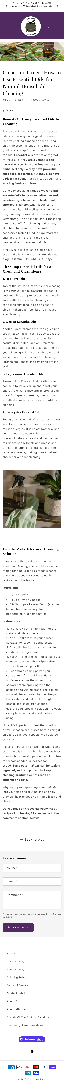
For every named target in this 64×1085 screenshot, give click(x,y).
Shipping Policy (16, 977)
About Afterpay (16, 1009)
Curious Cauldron (36, 1079)
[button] (7, 26)
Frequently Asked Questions (25, 1025)
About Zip (13, 1001)
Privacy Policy (15, 961)
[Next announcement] (57, 6)
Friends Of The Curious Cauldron (28, 1017)
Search (11, 953)
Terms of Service (17, 985)
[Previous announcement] (6, 6)
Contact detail (16, 993)
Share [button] (9, 110)
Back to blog (34, 839)
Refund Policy (15, 969)
